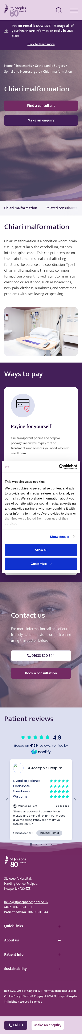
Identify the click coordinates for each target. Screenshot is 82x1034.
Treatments (24, 65)
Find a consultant (41, 106)
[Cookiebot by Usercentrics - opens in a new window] (59, 467)
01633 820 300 (23, 907)
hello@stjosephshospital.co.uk (26, 902)
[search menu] (59, 10)
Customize (39, 563)
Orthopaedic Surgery (50, 65)
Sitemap (37, 1002)
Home (8, 65)
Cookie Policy (12, 996)
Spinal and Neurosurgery (22, 71)
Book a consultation (41, 673)
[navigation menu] (74, 10)
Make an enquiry (41, 120)
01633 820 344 (38, 912)
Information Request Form (59, 991)
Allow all (41, 550)
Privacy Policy (32, 991)
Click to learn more (41, 44)
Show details (59, 536)
